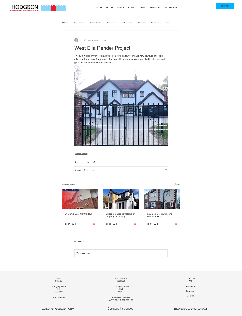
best (167, 23)
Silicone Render (95, 23)
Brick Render (78, 23)
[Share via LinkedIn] (88, 162)
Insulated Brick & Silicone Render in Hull (159, 215)
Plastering (142, 23)
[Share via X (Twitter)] (82, 162)
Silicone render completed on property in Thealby (120, 215)
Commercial (156, 23)
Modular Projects (126, 23)
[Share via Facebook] (75, 162)
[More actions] (166, 40)
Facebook (190, 286)
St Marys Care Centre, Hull (78, 213)
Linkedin (190, 296)
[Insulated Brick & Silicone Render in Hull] (162, 199)
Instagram (190, 291)
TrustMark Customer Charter (190, 308)
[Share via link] (94, 162)
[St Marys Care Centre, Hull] (80, 199)
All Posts (65, 23)
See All (177, 184)
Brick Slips (111, 23)
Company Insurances (120, 308)
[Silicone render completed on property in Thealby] (121, 199)
